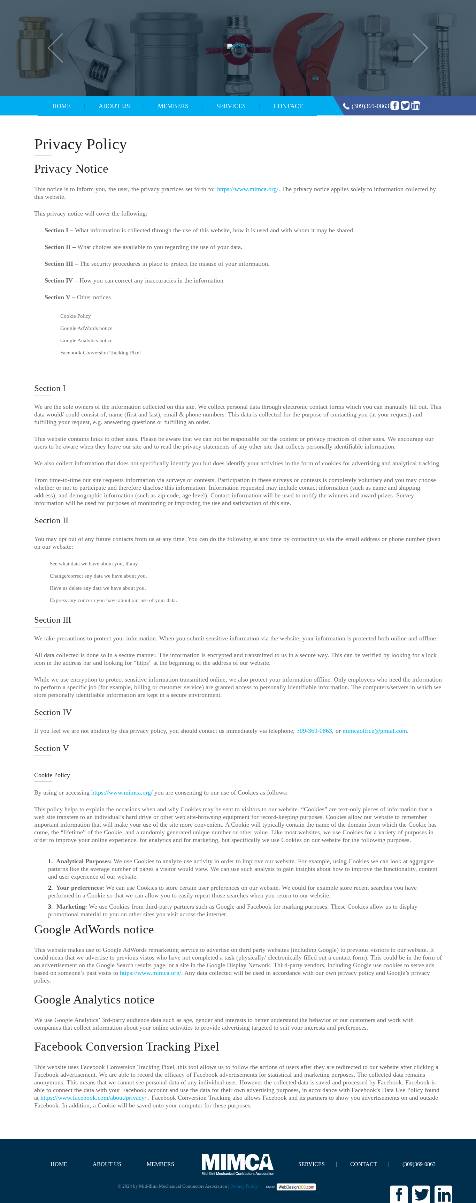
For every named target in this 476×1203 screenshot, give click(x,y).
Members (173, 106)
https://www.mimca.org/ (247, 189)
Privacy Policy (244, 1186)
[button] (55, 48)
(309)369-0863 (370, 106)
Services (231, 106)
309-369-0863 (314, 730)
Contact (288, 106)
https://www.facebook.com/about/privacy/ (93, 1097)
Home (61, 106)
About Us (114, 106)
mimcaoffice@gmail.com (375, 730)
